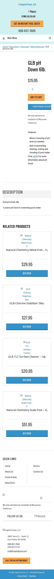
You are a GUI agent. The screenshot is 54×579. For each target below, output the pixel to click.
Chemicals (24, 47)
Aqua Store (14, 47)
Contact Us (38, 471)
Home (5, 47)
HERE (35, 156)
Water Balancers (37, 47)
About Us (9, 471)
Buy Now (27, 273)
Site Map (32, 576)
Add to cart (36, 97)
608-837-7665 (26, 30)
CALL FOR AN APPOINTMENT (16, 560)
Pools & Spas (11, 477)
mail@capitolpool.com (17, 551)
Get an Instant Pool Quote (27, 23)
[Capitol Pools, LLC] (27, 530)
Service (36, 466)
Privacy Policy (22, 576)
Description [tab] (12, 192)
